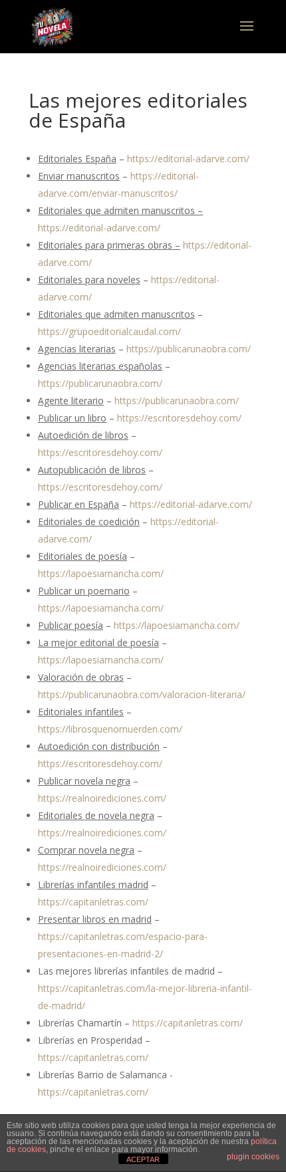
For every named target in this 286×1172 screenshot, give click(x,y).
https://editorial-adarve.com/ (188, 158)
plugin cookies (253, 1156)
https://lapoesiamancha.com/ (101, 573)
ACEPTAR (143, 1159)
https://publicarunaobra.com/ (188, 348)
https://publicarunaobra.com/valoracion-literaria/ (141, 694)
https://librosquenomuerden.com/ (110, 729)
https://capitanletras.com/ (93, 901)
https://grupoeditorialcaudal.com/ (109, 331)
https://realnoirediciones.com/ (102, 798)
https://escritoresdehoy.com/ (179, 417)
